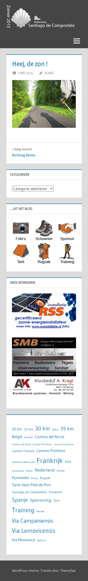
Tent (56, 501)
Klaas (49, 73)
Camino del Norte (49, 436)
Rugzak (45, 478)
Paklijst (61, 470)
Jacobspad (18, 470)
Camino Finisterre (63, 444)
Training (23, 510)
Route (34, 478)
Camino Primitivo (50, 450)
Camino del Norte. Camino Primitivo (32, 444)
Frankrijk (50, 460)
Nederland (44, 470)
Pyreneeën (20, 477)
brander (28, 437)
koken (29, 470)
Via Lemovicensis (33, 530)
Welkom (41, 540)
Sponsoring (40, 500)
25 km (28, 429)
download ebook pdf (23, 462)
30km (55, 429)
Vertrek (40, 511)
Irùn (68, 461)
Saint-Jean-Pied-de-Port (31, 484)
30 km (42, 428)
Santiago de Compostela (29, 492)
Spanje (20, 499)
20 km (17, 429)
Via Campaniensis (32, 520)
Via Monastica (23, 539)
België (17, 436)
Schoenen (55, 492)
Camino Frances (23, 451)
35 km (67, 429)
